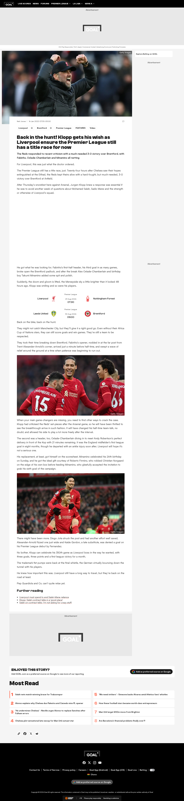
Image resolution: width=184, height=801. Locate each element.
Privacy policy (68, 770)
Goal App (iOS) (118, 770)
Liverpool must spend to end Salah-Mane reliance (44, 597)
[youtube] (100, 763)
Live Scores (24, 4)
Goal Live (132, 770)
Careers (82, 770)
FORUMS (45, 4)
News (36, 4)
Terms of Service (51, 770)
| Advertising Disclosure (103, 47)
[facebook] (84, 763)
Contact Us (34, 770)
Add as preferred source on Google (153, 671)
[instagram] (95, 763)
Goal (46, 792)
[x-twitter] (89, 763)
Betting (143, 770)
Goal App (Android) (98, 770)
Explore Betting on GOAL (146, 54)
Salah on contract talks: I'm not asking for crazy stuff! (45, 602)
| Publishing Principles (118, 47)
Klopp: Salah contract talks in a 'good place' (41, 600)
